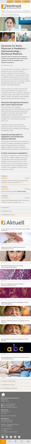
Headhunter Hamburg (8, 384)
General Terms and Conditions (10, 432)
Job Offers (3, 14)
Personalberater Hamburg (9, 388)
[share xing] (9, 442)
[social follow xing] (2, 437)
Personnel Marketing (26, 11)
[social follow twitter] (10, 437)
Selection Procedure (17, 11)
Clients (7, 14)
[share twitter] (22, 442)
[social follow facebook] (6, 437)
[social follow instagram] (19, 437)
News (15, 14)
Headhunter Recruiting (8, 381)
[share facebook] (15, 442)
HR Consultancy (10, 11)
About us (11, 14)
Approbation (5, 207)
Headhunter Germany (8, 214)
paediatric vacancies (17, 167)
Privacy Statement (7, 428)
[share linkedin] (28, 442)
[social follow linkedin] (15, 437)
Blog (18, 14)
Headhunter (3, 11)
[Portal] (16, 7)
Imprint (5, 430)
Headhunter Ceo (7, 211)
